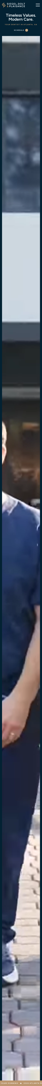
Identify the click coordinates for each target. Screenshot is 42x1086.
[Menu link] (38, 5)
